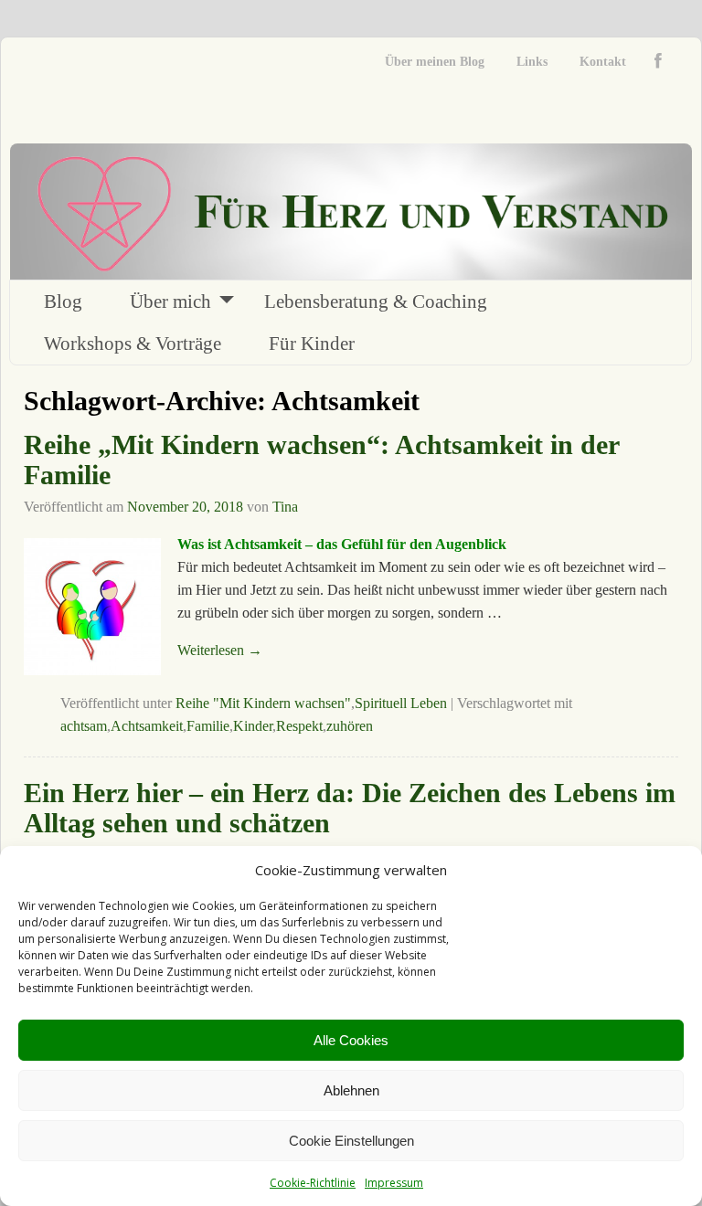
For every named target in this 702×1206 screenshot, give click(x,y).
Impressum (394, 1182)
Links (532, 62)
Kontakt (603, 62)
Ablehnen (351, 1090)
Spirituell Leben (401, 703)
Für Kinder (312, 343)
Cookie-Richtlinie (313, 1182)
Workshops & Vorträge (132, 343)
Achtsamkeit (147, 726)
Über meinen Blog (434, 62)
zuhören (349, 726)
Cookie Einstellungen (351, 1140)
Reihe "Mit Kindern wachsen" (263, 703)
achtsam (83, 726)
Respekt (299, 726)
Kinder (252, 726)
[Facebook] (662, 61)
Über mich (170, 301)
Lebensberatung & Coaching (375, 301)
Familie (207, 726)
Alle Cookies (351, 1040)
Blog (63, 301)
